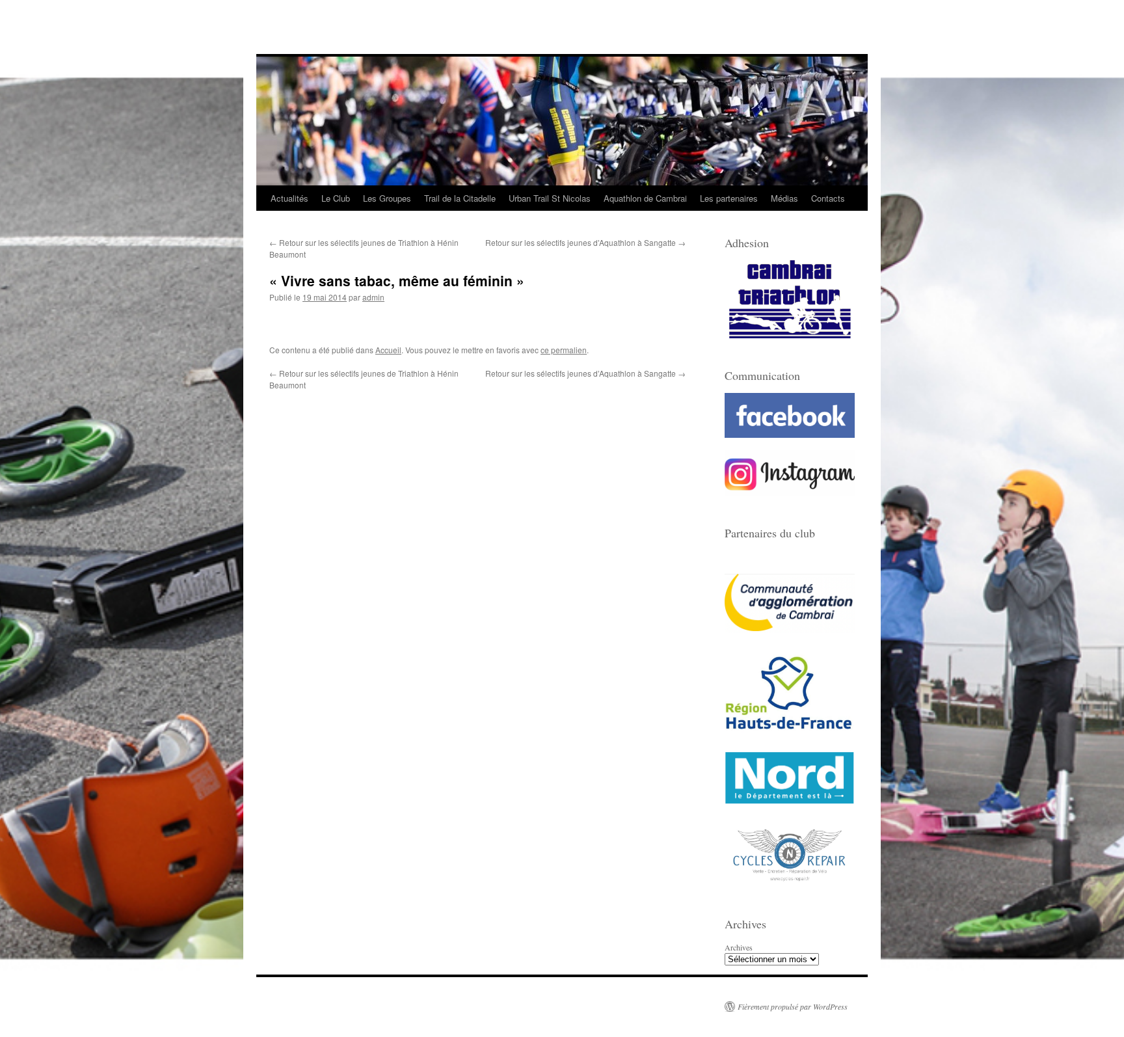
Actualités (289, 198)
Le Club (335, 198)
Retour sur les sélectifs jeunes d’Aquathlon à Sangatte (585, 242)
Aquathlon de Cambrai (645, 198)
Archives (739, 947)
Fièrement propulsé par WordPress (793, 1006)
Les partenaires (729, 198)
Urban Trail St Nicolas (550, 198)
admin (373, 297)
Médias (784, 198)
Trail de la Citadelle (460, 198)
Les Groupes (387, 198)
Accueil (388, 349)
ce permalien (564, 349)
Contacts (828, 198)
